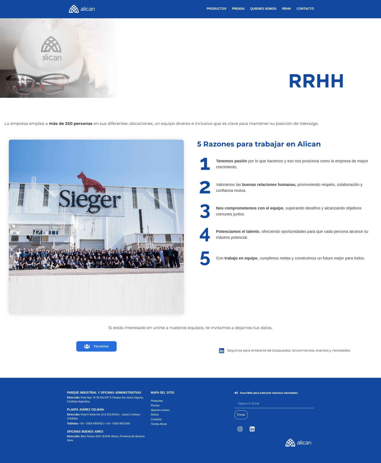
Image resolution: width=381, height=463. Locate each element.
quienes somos (263, 8)
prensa (238, 8)
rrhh (286, 8)
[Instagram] (240, 429)
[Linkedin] (252, 429)
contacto (305, 8)
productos (216, 8)
